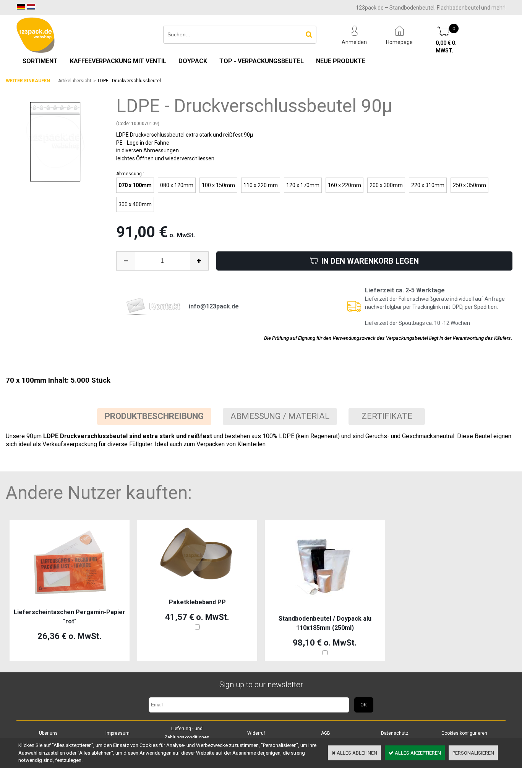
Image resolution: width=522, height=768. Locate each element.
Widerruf (256, 733)
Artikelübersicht (74, 80)
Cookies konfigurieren (464, 733)
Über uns (48, 733)
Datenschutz (395, 733)
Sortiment (40, 61)
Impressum (117, 733)
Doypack (192, 61)
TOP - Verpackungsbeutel (261, 61)
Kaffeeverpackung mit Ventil (118, 61)
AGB (325, 733)
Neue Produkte (340, 61)
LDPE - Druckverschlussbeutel (129, 80)
